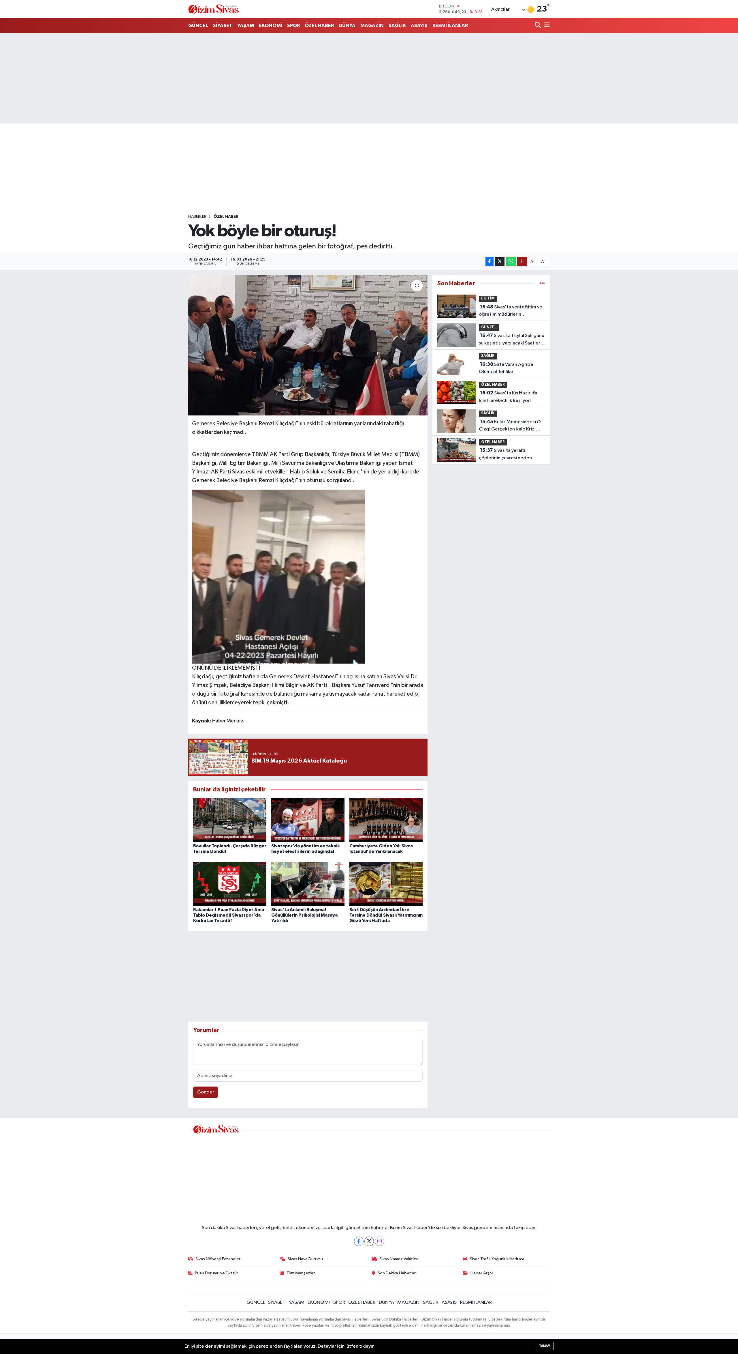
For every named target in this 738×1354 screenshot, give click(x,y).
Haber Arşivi (481, 1273)
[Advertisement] (369, 78)
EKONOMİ (270, 25)
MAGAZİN (372, 25)
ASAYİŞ (419, 25)
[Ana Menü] (546, 25)
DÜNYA (347, 25)
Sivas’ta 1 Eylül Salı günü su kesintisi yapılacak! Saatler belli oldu (511, 340)
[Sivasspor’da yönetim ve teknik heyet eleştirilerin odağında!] (307, 820)
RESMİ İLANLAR (450, 25)
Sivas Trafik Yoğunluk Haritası (497, 1259)
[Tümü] (542, 283)
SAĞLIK (397, 25)
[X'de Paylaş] (499, 262)
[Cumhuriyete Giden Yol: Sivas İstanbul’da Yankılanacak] (386, 820)
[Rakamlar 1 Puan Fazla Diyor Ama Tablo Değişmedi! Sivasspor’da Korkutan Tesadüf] (229, 883)
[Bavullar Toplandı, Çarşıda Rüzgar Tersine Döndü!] (229, 820)
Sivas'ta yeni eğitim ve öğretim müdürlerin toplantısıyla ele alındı (510, 311)
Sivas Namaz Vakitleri (399, 1259)
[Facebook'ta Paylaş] (489, 262)
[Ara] (538, 25)
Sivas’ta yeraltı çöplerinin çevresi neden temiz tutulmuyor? (505, 455)
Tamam (544, 1345)
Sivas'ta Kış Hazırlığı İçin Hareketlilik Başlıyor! (508, 396)
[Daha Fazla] (522, 262)
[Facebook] (359, 1241)
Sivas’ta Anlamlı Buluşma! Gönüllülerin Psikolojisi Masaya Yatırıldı (304, 915)
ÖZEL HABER (319, 25)
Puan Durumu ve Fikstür (216, 1273)
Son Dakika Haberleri (397, 1273)
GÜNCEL (198, 25)
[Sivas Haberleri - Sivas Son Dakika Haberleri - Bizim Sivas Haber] (213, 9)
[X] (369, 1241)
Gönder (205, 1092)
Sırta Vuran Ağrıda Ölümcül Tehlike (506, 368)
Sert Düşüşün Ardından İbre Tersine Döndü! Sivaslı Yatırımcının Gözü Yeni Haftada (386, 915)
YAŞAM (245, 25)
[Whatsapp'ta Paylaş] (511, 262)
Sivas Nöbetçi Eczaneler (217, 1259)
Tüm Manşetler (301, 1273)
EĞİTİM (488, 298)
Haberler (197, 217)
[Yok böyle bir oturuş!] (308, 345)
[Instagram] (379, 1241)
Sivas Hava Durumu (305, 1259)
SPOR (293, 25)
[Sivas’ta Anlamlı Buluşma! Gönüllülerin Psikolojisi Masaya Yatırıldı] (307, 883)
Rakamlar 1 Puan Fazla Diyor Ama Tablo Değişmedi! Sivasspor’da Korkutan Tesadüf (228, 915)
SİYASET (222, 25)
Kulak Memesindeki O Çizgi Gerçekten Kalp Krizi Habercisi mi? (510, 426)
